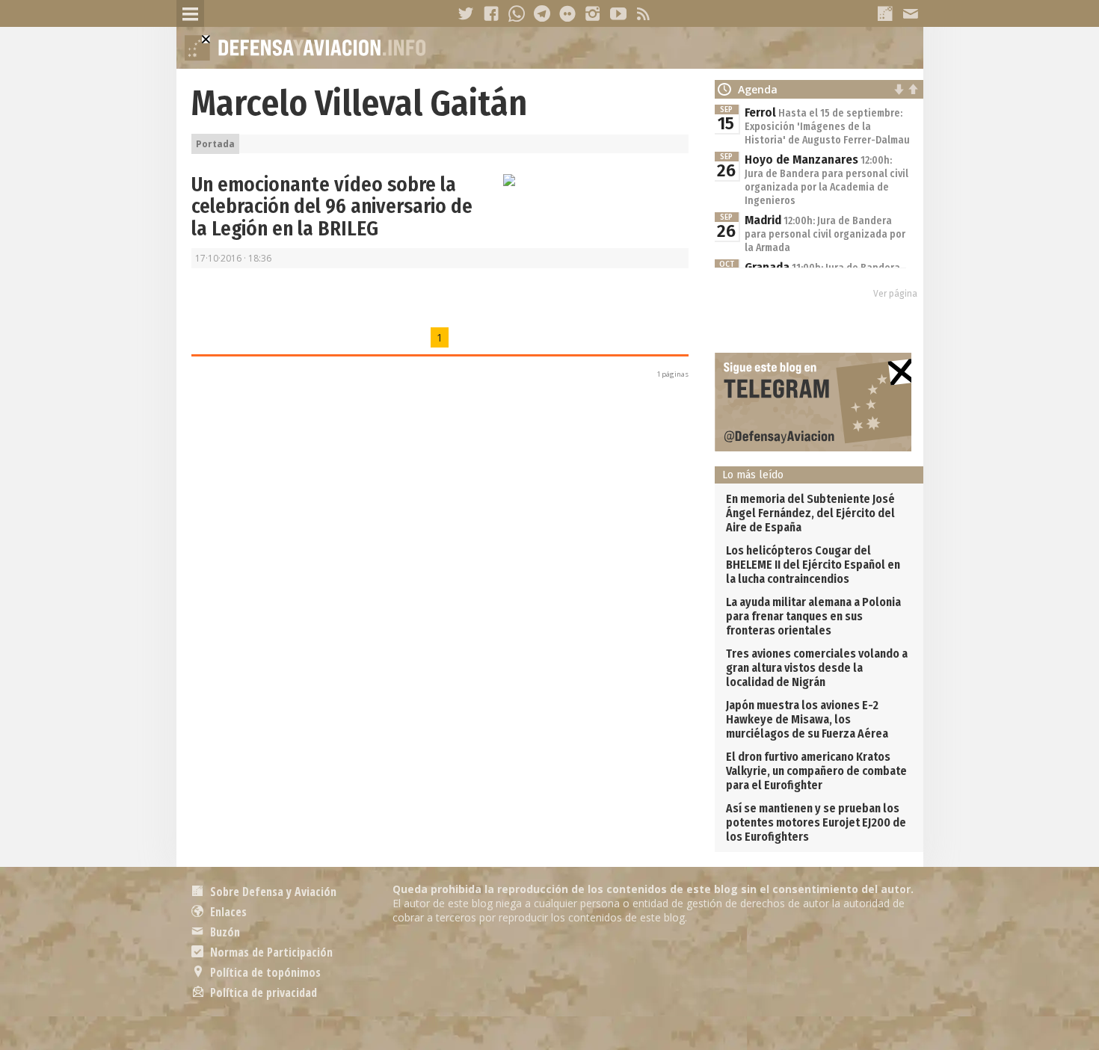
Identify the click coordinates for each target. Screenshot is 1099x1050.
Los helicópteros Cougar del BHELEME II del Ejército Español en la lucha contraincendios (813, 564)
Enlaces (227, 912)
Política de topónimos (264, 972)
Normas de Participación (270, 952)
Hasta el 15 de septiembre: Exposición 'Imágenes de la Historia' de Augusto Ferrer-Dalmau (827, 126)
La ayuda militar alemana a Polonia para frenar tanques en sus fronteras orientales (813, 616)
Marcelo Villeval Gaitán (359, 103)
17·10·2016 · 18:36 (233, 258)
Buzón (223, 932)
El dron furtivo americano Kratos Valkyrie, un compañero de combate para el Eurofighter (816, 771)
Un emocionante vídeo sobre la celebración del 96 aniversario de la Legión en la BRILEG (331, 207)
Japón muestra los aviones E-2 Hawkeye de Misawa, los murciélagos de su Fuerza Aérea (807, 719)
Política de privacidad (262, 992)
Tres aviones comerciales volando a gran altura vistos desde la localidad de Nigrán (817, 667)
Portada (215, 144)
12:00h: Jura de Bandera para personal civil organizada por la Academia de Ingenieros (826, 180)
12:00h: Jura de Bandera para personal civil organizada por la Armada (825, 234)
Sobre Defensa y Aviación (271, 891)
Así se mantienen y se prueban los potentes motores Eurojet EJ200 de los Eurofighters (816, 822)
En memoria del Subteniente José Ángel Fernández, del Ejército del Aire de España (810, 513)
